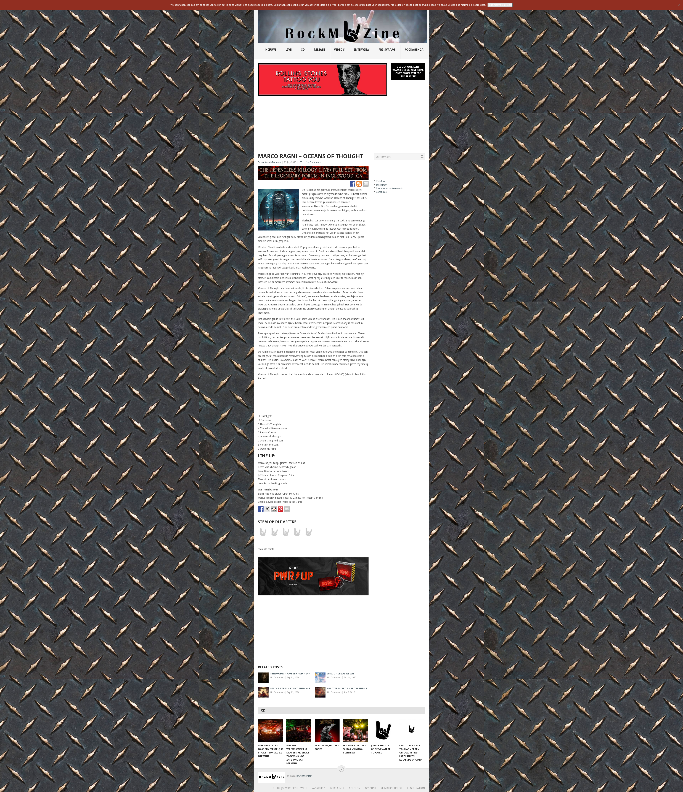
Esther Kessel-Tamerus (269, 162)
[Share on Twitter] (267, 509)
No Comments (313, 162)
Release (319, 49)
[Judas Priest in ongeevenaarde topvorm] (383, 730)
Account (370, 788)
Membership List (392, 788)
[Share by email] (287, 509)
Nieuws (270, 49)
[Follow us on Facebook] (352, 184)
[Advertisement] (341, 122)
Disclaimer (381, 184)
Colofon (380, 181)
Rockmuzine (304, 776)
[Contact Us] (366, 184)
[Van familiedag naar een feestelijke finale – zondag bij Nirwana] (270, 730)
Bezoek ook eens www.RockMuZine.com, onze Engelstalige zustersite (408, 71)
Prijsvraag (387, 49)
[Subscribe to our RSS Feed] (359, 184)
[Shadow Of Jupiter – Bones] (327, 730)
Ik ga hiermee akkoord (500, 4)
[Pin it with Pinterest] (280, 509)
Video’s (339, 49)
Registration (416, 788)
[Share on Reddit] (274, 509)
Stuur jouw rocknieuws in (389, 188)
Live (289, 49)
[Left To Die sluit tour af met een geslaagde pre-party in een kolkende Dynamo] (411, 730)
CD (303, 49)
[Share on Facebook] (261, 509)
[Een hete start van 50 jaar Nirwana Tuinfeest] (355, 730)
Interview (361, 49)
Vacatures (381, 192)
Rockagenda (413, 49)
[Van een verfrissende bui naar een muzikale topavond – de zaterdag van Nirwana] (298, 730)
